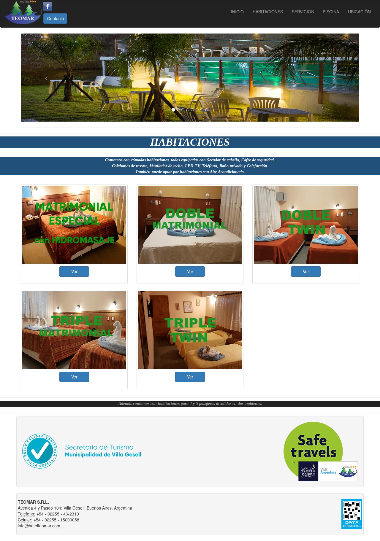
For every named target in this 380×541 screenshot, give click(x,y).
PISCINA (331, 12)
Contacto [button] (55, 18)
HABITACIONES (268, 12)
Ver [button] (74, 271)
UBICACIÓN (359, 12)
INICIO (237, 12)
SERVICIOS (303, 12)
